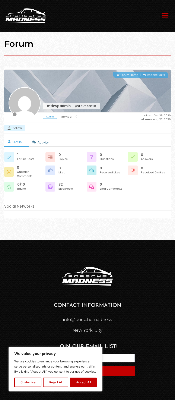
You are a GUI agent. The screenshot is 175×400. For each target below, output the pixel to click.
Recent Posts (155, 75)
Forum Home (129, 75)
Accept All (83, 382)
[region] (55, 369)
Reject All (55, 382)
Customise (27, 382)
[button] (165, 15)
